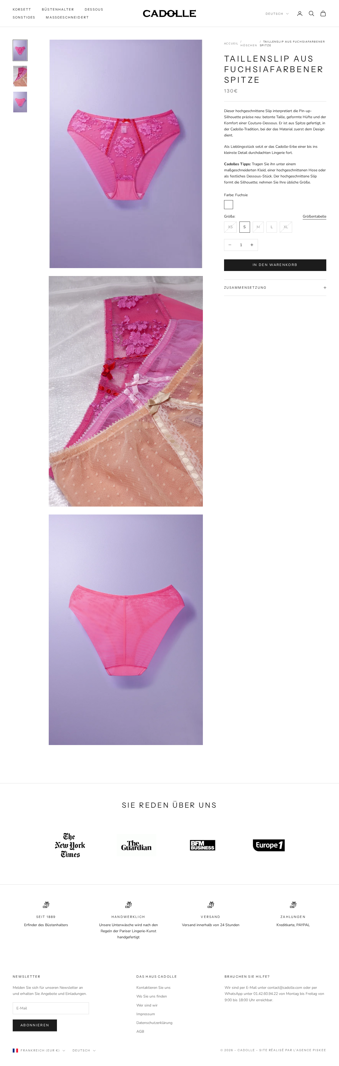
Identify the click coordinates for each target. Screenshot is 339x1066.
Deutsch (274, 14)
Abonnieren (34, 1025)
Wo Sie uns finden (151, 996)
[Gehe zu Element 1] (20, 50)
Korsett (22, 9)
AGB (140, 1031)
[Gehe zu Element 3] (20, 102)
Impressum (145, 1014)
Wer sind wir (147, 1005)
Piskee (319, 1050)
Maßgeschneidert (67, 17)
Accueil (231, 43)
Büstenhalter (58, 9)
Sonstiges (24, 17)
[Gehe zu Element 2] (20, 76)
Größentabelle (314, 216)
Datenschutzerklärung (154, 1022)
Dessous (94, 9)
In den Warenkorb (275, 265)
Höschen (248, 45)
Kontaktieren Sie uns (153, 987)
